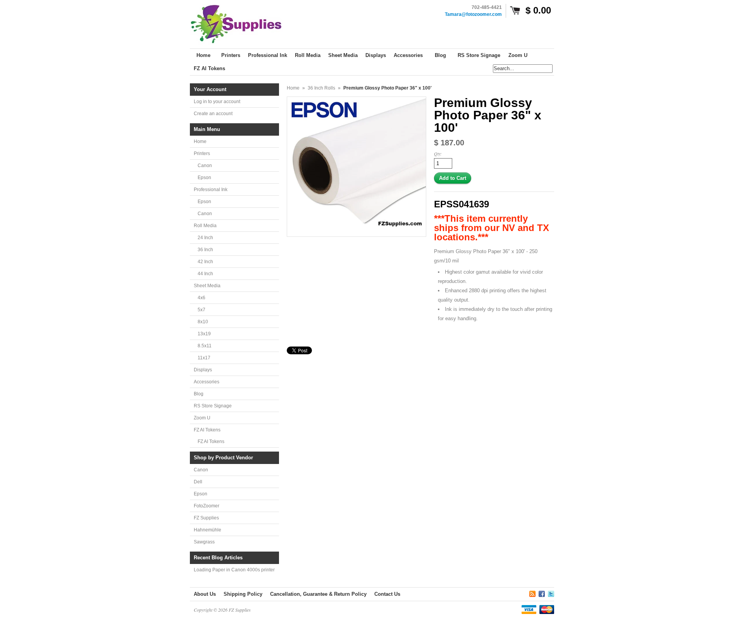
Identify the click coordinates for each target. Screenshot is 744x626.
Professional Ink (210, 189)
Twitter (551, 593)
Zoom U (202, 418)
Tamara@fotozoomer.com (473, 14)
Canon (205, 165)
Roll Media (205, 225)
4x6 (201, 297)
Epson (204, 177)
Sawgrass (204, 542)
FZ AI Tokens (207, 430)
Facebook (542, 593)
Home (200, 141)
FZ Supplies (206, 518)
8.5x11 (205, 345)
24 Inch (205, 237)
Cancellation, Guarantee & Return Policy (318, 594)
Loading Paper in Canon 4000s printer (234, 570)
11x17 (204, 357)
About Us (205, 594)
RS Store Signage (213, 406)
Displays (203, 369)
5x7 (201, 309)
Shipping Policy (243, 594)
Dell (198, 482)
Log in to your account (217, 101)
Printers (202, 153)
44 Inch (205, 273)
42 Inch (205, 261)
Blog (198, 394)
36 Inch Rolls (321, 88)
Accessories (206, 382)
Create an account (213, 113)
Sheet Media (207, 285)
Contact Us (387, 594)
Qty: (438, 153)
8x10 (203, 321)
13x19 (204, 333)
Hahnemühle (207, 530)
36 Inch (205, 249)
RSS (532, 593)
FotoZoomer (206, 506)
